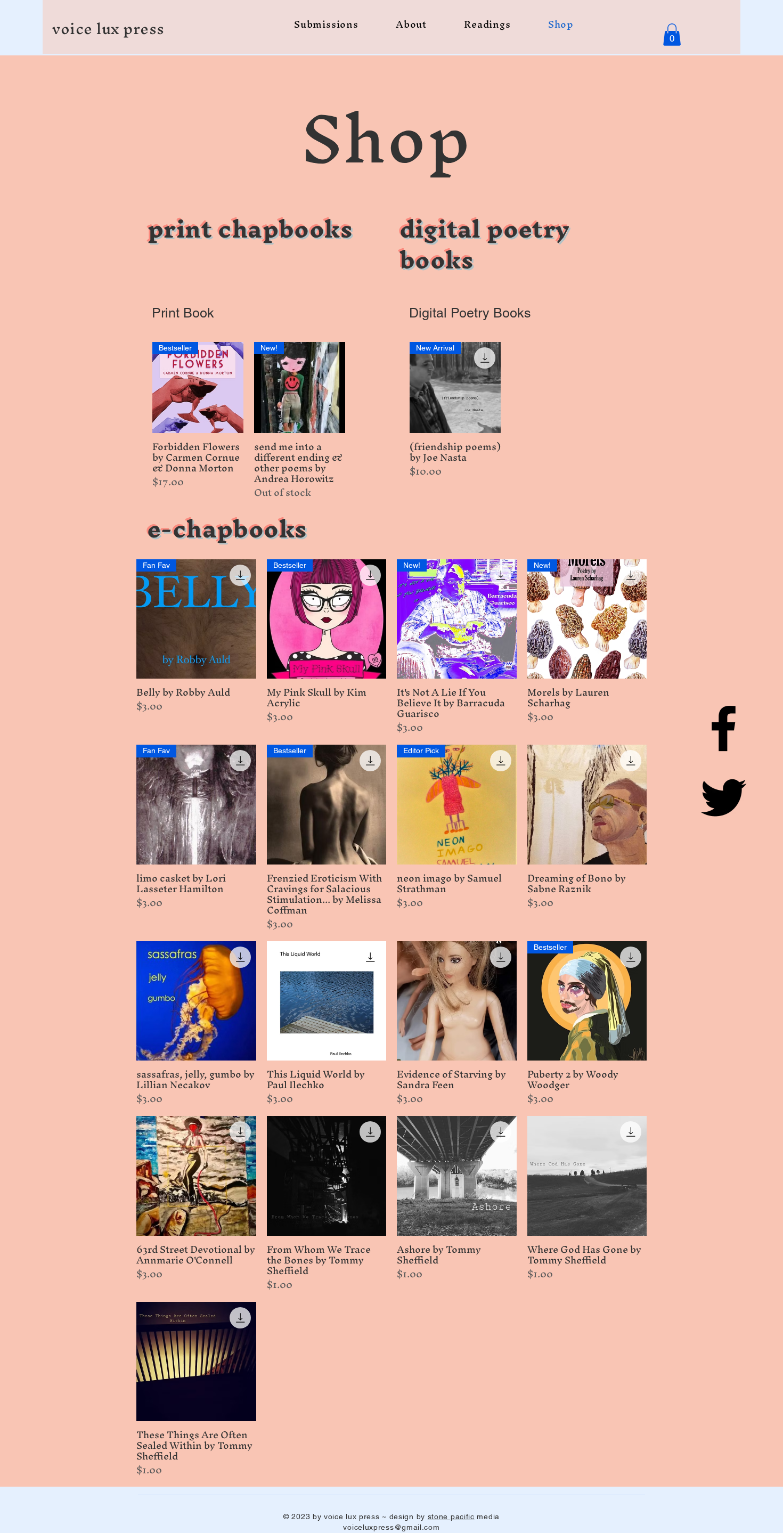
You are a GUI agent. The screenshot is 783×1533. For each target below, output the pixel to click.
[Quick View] (587, 805)
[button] (672, 34)
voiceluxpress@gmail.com (391, 1527)
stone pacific (451, 1516)
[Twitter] (723, 797)
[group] (248, 420)
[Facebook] (723, 728)
